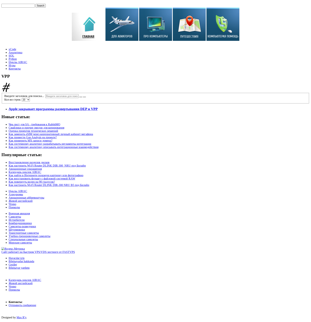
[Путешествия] (189, 39)
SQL (11, 55)
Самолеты (15, 216)
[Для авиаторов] (121, 39)
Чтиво (12, 204)
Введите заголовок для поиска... (24, 95)
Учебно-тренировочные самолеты (29, 236)
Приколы (14, 207)
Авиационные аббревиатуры (26, 197)
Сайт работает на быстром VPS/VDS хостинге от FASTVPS (38, 251)
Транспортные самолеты (24, 232)
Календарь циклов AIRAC (25, 280)
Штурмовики (17, 229)
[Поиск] (80, 96)
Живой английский (21, 200)
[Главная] (88, 39)
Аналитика (15, 52)
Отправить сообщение (22, 305)
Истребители (17, 219)
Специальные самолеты (23, 239)
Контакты (15, 68)
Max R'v (21, 317)
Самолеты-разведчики (22, 226)
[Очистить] (84, 96)
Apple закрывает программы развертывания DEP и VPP (53, 109)
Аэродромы (16, 194)
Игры (12, 65)
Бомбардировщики (20, 223)
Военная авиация (19, 213)
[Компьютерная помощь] (222, 39)
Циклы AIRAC (18, 62)
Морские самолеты (20, 242)
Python (13, 58)
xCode (12, 49)
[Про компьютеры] (155, 39)
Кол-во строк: (13, 99)
